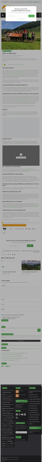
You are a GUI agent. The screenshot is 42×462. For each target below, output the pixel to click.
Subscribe (31, 16)
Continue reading (21, 18)
